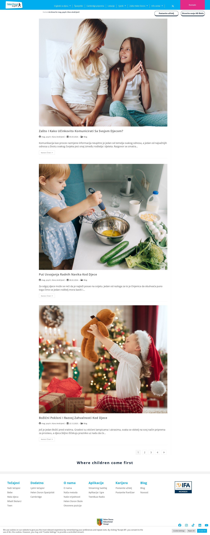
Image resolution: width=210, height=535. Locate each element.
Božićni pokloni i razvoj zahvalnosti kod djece (73, 418)
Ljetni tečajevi (37, 488)
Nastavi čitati (48, 152)
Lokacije (111, 6)
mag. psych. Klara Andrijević (53, 137)
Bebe (10, 492)
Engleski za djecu (61, 6)
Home (45, 12)
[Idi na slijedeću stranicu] (164, 452)
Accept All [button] (202, 531)
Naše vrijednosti (72, 497)
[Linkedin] (200, 525)
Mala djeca (12, 497)
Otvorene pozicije (73, 505)
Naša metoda (70, 492)
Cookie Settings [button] (178, 531)
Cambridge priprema (95, 6)
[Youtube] (206, 525)
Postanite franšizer (125, 492)
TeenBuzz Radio (97, 497)
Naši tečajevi (13, 488)
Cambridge (36, 497)
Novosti (144, 492)
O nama (68, 488)
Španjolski (78, 6)
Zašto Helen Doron (137, 6)
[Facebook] (180, 525)
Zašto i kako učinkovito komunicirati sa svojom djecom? (81, 131)
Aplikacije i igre (96, 492)
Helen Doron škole (73, 501)
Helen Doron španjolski (42, 492)
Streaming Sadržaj (98, 488)
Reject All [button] (191, 531)
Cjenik (120, 6)
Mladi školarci (14, 501)
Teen (9, 505)
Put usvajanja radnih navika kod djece (68, 274)
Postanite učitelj (166, 13)
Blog (85, 137)
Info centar (155, 6)
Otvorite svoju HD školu (193, 13)
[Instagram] (186, 525)
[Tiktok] (193, 525)
